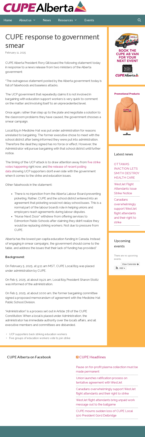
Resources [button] (65, 20)
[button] (120, 268)
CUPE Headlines (92, 357)
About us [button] (25, 20)
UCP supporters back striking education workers (38, 334)
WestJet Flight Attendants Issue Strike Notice (125, 188)
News (47, 20)
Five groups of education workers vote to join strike (39, 338)
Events (89, 20)
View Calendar (129, 263)
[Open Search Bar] (139, 20)
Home (8, 20)
